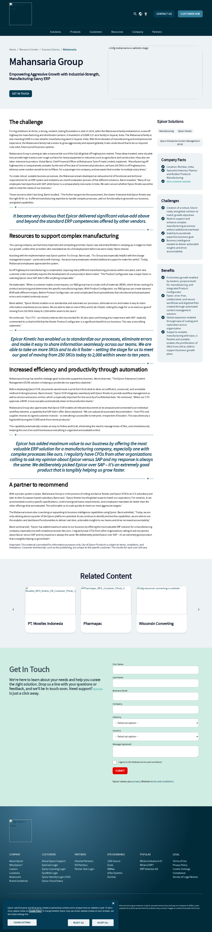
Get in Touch (20, 93)
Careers (13, 869)
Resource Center (28, 49)
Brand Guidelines (18, 881)
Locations (14, 873)
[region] (61, 914)
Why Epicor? (15, 865)
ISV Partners (81, 865)
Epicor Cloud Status (52, 881)
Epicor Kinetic (185, 131)
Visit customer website (179, 181)
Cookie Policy (35, 911)
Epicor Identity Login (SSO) (56, 877)
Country (117, 730)
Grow (110, 865)
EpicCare (98, 689)
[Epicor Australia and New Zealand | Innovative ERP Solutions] (20, 14)
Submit (120, 770)
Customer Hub (190, 14)
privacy (136, 781)
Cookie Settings (181, 869)
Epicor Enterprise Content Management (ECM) (180, 142)
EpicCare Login (50, 865)
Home (12, 49)
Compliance (179, 873)
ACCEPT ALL (102, 922)
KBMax (111, 869)
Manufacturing (166, 131)
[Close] (113, 903)
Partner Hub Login (84, 869)
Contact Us (164, 14)
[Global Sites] (140, 14)
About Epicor (16, 861)
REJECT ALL (78, 922)
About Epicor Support (53, 861)
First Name (118, 664)
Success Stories (51, 49)
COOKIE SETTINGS (22, 922)
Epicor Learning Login (53, 869)
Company (117, 703)
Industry (117, 717)
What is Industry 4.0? (151, 861)
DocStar (111, 877)
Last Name (118, 677)
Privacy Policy (180, 865)
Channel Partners (84, 861)
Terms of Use (180, 861)
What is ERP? (147, 865)
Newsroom (15, 877)
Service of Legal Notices (185, 877)
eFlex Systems (114, 873)
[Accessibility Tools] (145, 14)
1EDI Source (113, 861)
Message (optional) (122, 744)
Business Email (120, 690)
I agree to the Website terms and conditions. (140, 762)
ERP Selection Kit (149, 869)
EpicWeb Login (50, 873)
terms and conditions (161, 781)
